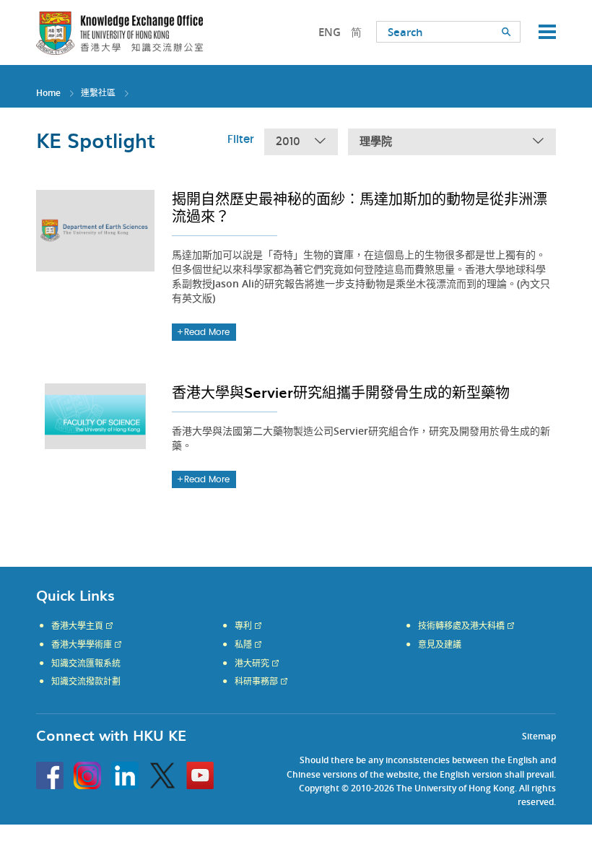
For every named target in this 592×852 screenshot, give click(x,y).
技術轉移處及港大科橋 (461, 626)
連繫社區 (98, 93)
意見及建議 (439, 644)
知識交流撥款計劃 (86, 681)
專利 (243, 626)
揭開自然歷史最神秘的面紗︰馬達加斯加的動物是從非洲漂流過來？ (359, 207)
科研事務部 (256, 681)
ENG (329, 32)
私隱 (243, 644)
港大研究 (252, 663)
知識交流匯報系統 (86, 663)
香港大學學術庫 (81, 644)
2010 (288, 141)
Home (48, 93)
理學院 (376, 141)
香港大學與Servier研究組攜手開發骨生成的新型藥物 (341, 392)
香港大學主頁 (77, 626)
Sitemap (539, 736)
